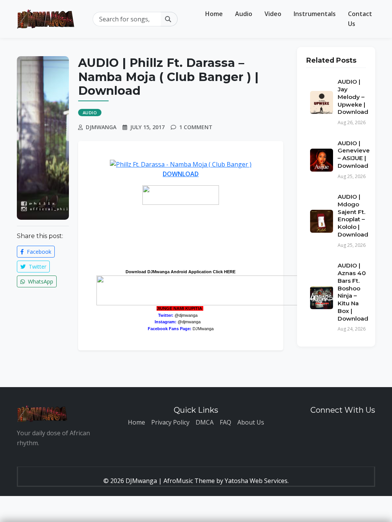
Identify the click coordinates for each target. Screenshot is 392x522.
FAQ (225, 422)
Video (273, 14)
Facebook (38, 251)
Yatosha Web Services (256, 481)
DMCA (205, 422)
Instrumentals (315, 14)
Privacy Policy (170, 422)
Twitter (36, 266)
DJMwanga (203, 328)
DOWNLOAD (181, 174)
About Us (250, 422)
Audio (243, 14)
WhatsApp (39, 281)
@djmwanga (186, 315)
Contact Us (360, 19)
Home (214, 14)
